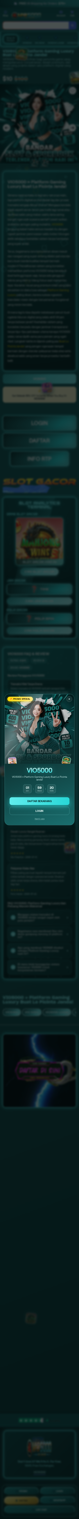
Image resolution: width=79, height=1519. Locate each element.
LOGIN (39, 810)
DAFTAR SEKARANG (39, 801)
